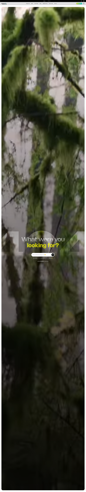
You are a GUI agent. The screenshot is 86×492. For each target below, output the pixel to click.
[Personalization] (84, 3)
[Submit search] (81, 1)
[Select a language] (83, 1)
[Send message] (52, 254)
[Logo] (4, 3)
